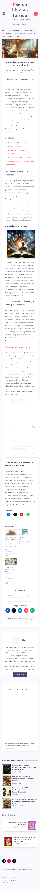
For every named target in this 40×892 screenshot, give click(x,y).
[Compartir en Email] (26, 610)
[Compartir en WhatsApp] (32, 610)
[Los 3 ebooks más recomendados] (25, 532)
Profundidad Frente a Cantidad (20, 143)
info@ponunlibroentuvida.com (20, 870)
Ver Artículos (20, 674)
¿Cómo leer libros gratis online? (9, 569)
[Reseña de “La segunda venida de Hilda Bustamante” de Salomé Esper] (20, 841)
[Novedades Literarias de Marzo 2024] (20, 825)
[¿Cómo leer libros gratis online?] (11, 561)
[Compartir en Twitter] (14, 610)
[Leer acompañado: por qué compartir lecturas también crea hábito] (6, 780)
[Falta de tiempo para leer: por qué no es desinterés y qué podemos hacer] (6, 802)
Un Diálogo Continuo (16, 147)
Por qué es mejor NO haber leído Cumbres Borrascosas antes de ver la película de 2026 (24, 790)
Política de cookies (8, 877)
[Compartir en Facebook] (7, 610)
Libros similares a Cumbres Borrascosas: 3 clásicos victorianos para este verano (24, 767)
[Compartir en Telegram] (20, 610)
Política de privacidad (9, 880)
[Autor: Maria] (16, 640)
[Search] (36, 14)
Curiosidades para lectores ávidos (20, 596)
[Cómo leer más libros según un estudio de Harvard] (11, 532)
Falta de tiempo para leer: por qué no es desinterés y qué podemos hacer (24, 801)
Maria (25, 640)
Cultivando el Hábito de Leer (22, 158)
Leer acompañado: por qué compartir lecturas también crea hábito (23, 778)
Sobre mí (5, 883)
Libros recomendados (11, 30)
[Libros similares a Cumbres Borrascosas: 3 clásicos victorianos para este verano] (6, 768)
